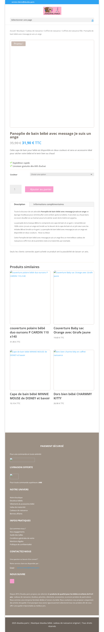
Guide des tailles (16, 535)
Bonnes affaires (16, 513)
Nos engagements (17, 532)
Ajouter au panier (41, 189)
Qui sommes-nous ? (18, 528)
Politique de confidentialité (21, 544)
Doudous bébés (16, 500)
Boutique (20, 31)
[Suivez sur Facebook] (12, 581)
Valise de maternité (17, 507)
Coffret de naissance (52, 31)
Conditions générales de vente (22, 538)
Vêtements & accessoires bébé (22, 504)
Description (19, 204)
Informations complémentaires (48, 204)
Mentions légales (16, 541)
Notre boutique (16, 497)
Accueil (12, 31)
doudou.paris (23, 623)
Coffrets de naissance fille (72, 31)
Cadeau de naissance (34, 31)
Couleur (13, 174)
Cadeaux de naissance (19, 510)
